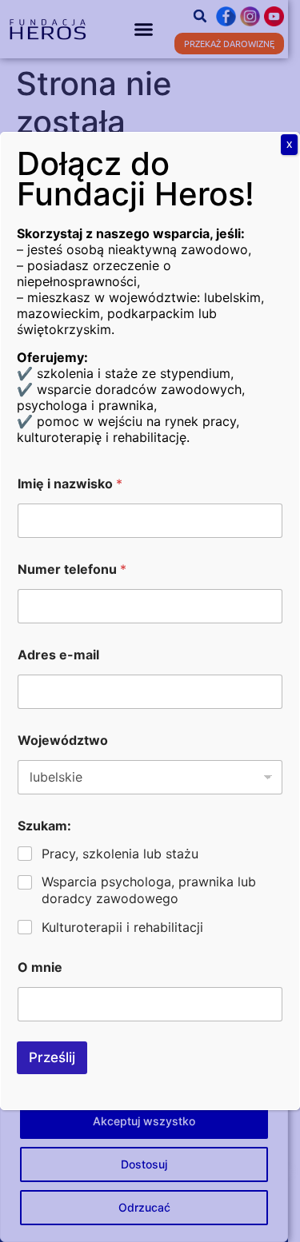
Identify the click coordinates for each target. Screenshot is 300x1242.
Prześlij (52, 1057)
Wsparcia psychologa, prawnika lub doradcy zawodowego (149, 890)
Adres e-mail (58, 655)
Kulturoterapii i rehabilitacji (122, 927)
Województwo (63, 740)
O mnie (40, 967)
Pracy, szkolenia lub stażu (120, 854)
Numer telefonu (72, 569)
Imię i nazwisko (70, 484)
